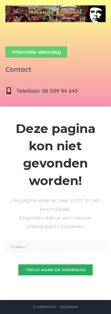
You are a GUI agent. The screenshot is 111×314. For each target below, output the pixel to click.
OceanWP (69, 307)
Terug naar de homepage (55, 270)
